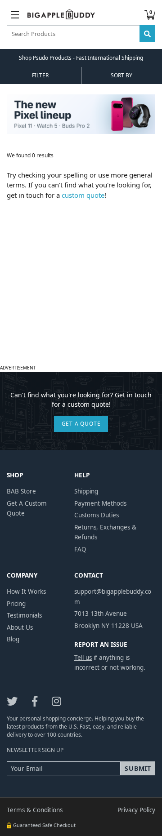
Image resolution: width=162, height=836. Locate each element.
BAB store (21, 491)
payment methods (100, 503)
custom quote (83, 195)
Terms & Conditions (35, 810)
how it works (26, 591)
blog (13, 639)
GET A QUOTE (81, 423)
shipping (86, 491)
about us (20, 627)
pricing (16, 604)
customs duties (96, 515)
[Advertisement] (81, 281)
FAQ (80, 549)
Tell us (83, 658)
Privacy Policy (136, 810)
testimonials (24, 615)
